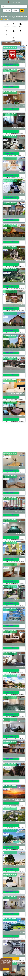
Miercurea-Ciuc (7, 589)
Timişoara (5, 833)
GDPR (9, 966)
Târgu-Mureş (6, 456)
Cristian (5, 316)
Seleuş (5, 117)
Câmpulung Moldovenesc (9, 922)
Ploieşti (5, 745)
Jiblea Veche (6, 206)
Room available (10, 64)
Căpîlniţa (5, 900)
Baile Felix (5, 700)
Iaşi (4, 811)
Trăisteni (5, 501)
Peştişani (5, 339)
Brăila (4, 50)
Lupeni (5, 139)
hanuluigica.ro (14, 2)
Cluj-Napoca (6, 73)
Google (3, 961)
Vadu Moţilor (6, 272)
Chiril (4, 361)
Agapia (5, 250)
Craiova (5, 95)
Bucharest (5, 161)
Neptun (5, 855)
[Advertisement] (14, 438)
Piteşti (4, 545)
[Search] (22, 10)
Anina (4, 228)
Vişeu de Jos (6, 767)
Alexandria (5, 722)
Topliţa (5, 944)
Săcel (4, 294)
